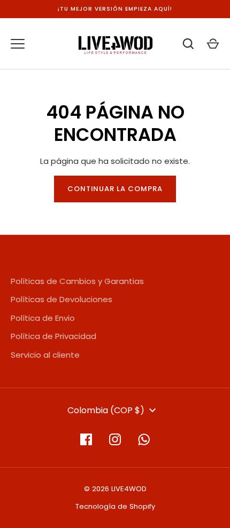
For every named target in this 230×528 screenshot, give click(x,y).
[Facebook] (86, 439)
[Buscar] (188, 44)
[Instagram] (115, 439)
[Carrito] (213, 44)
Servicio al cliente (45, 354)
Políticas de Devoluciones (61, 299)
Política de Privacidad (53, 336)
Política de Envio (43, 318)
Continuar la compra (115, 189)
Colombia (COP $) (105, 410)
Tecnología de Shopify (115, 506)
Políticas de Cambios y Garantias (77, 281)
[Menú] (17, 44)
